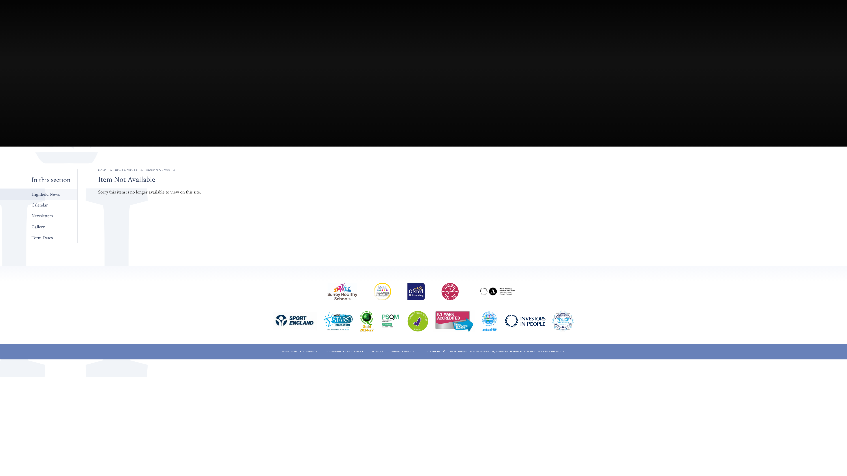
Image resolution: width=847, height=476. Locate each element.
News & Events (126, 170)
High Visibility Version (300, 351)
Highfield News (158, 170)
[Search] (800, 13)
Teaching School (755, 12)
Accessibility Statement (344, 351)
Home (102, 170)
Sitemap (377, 351)
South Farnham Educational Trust (659, 12)
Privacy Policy (403, 351)
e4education (555, 351)
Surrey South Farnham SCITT (714, 12)
